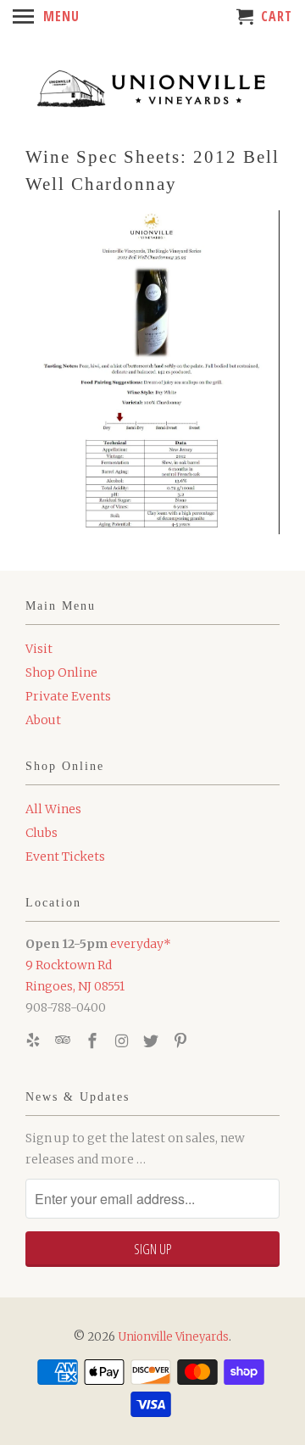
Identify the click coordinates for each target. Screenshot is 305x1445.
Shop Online (61, 672)
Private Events (68, 696)
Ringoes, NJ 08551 (75, 986)
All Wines (53, 809)
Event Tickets (65, 856)
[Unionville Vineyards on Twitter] (152, 1041)
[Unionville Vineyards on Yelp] (34, 1041)
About (43, 720)
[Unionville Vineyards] (152, 86)
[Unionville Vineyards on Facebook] (94, 1041)
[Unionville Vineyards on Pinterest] (182, 1041)
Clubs (41, 832)
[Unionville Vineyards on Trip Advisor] (64, 1041)
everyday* (140, 943)
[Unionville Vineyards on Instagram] (123, 1041)
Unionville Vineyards (173, 1337)
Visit (39, 648)
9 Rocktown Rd (68, 965)
